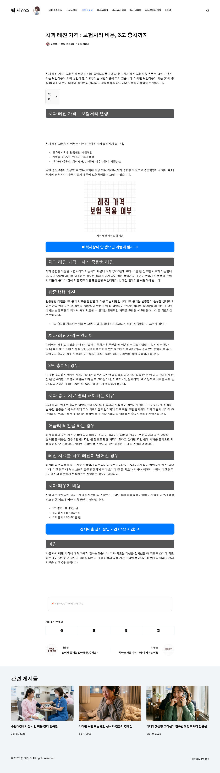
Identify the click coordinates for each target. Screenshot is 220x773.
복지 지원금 (135, 10)
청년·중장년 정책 (153, 10)
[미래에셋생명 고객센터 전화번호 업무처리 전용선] (177, 703)
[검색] (207, 10)
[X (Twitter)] (94, 630)
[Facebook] (62, 630)
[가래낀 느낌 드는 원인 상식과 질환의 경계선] (110, 703)
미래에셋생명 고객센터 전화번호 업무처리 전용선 (176, 726)
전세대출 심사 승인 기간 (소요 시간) (107, 529)
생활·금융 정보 (55, 10)
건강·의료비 (87, 10)
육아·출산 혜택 (119, 10)
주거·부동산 (102, 10)
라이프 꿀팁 (72, 10)
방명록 (168, 10)
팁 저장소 (20, 10)
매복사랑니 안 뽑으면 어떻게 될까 (108, 247)
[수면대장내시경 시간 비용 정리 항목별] (42, 703)
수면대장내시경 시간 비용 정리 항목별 (34, 726)
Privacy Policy (200, 758)
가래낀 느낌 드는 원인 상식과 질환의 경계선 (105, 726)
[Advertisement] (110, 61)
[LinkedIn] (158, 630)
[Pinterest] (126, 630)
